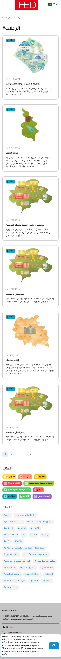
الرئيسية (6, 18)
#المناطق (47, 581)
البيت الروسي (42, 496)
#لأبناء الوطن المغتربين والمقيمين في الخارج (24, 548)
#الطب (33, 535)
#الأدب (7, 541)
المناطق (10, 496)
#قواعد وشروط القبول (45, 561)
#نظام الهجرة (46, 568)
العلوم (40, 477)
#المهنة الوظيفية (12, 574)
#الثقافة (18, 541)
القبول (10, 477)
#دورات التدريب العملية (14, 581)
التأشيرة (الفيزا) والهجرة (17, 490)
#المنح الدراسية (11, 555)
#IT (24, 535)
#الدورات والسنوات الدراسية (17, 561)
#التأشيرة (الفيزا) (27, 568)
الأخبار (38, 490)
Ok (53, 645)
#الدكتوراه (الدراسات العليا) (39, 522)
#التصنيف (8, 528)
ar (54, 4)
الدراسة (25, 477)
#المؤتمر (34, 581)
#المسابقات (9, 568)
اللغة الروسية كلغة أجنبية (39, 483)
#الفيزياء (22, 528)
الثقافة (25, 496)
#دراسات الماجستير (13, 522)
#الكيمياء (35, 528)
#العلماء (49, 574)
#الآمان (7, 515)
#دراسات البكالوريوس (25, 515)
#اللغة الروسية (11, 535)
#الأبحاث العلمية (32, 574)
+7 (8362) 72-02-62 (14, 633)
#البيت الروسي (10, 587)
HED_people (12, 483)
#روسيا (45, 535)
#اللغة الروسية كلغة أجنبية (35, 555)
